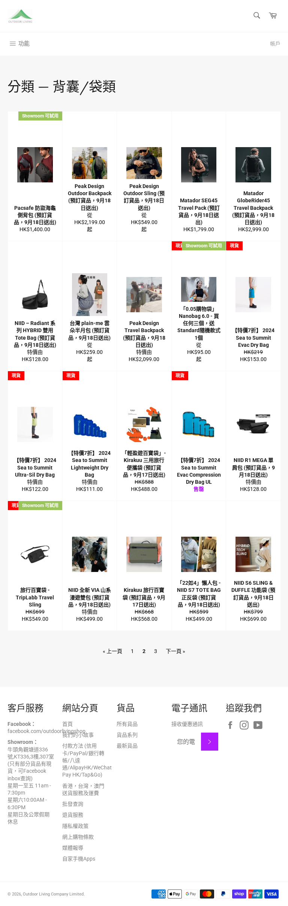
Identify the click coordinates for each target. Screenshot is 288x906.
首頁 (67, 724)
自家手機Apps (78, 859)
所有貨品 (127, 724)
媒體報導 (72, 848)
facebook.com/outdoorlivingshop (47, 731)
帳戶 (275, 44)
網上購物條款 (78, 837)
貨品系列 (127, 735)
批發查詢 (72, 804)
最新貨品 (127, 746)
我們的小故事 (78, 735)
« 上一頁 (112, 651)
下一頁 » (175, 651)
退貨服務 (72, 815)
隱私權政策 (75, 826)
